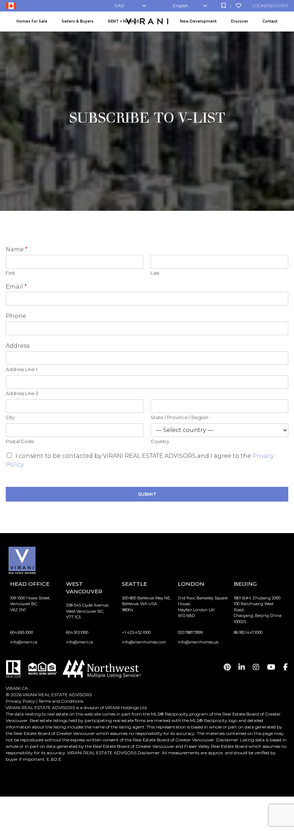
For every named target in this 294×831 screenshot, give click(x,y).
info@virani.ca (23, 642)
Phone (16, 316)
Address (17, 345)
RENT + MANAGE (123, 21)
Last (155, 273)
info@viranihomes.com (144, 642)
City (10, 417)
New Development (198, 21)
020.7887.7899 (190, 632)
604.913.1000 (77, 632)
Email (16, 286)
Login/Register (270, 5)
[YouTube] (271, 667)
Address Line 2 (22, 393)
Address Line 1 (21, 369)
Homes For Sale (31, 21)
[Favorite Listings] (238, 5)
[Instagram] (256, 667)
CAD (119, 5)
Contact (270, 21)
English (180, 5)
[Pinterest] (227, 667)
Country (160, 441)
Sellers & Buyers (78, 21)
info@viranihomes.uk (198, 642)
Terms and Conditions (60, 701)
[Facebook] (285, 667)
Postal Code (20, 441)
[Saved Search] (223, 5)
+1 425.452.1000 (136, 632)
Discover (239, 21)
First (10, 273)
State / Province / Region (179, 417)
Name (17, 249)
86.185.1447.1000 (248, 632)
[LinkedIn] (241, 667)
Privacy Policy (20, 701)
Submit (147, 494)
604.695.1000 (21, 632)
